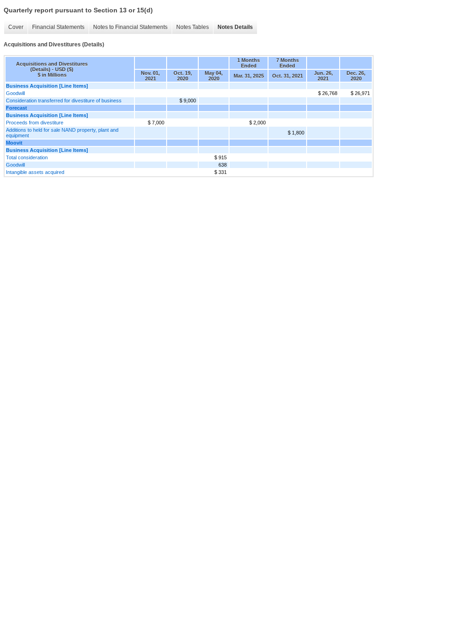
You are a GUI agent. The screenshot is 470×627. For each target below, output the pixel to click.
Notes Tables (192, 27)
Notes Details (235, 27)
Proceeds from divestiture (34, 122)
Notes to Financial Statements (130, 27)
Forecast (16, 108)
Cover (15, 27)
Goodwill (15, 93)
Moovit (14, 143)
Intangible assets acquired (35, 172)
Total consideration (27, 157)
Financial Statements (58, 27)
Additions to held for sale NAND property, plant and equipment (62, 132)
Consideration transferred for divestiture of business (64, 100)
